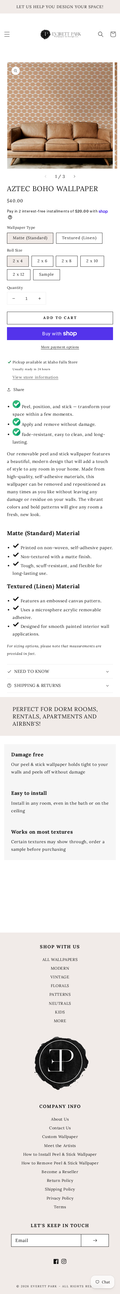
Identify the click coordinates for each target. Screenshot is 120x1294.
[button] (7, 34)
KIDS (60, 1012)
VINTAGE (60, 976)
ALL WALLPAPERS (60, 959)
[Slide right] (74, 176)
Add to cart (60, 317)
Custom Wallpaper (60, 1136)
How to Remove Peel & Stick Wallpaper (60, 1163)
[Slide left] (46, 176)
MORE (60, 1020)
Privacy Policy (60, 1198)
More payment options (60, 347)
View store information (35, 377)
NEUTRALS (60, 1003)
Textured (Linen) (79, 237)
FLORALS (60, 985)
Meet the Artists (60, 1145)
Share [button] (19, 389)
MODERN (60, 968)
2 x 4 (18, 260)
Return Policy (60, 1180)
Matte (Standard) (30, 237)
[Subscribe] (95, 1240)
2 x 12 (19, 274)
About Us (60, 1119)
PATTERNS (60, 994)
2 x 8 (67, 260)
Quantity (15, 287)
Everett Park (44, 1286)
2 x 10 (92, 260)
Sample (46, 274)
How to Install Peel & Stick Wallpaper (60, 1154)
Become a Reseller (60, 1171)
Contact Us (60, 1127)
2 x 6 (42, 260)
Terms (60, 1206)
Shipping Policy (60, 1189)
